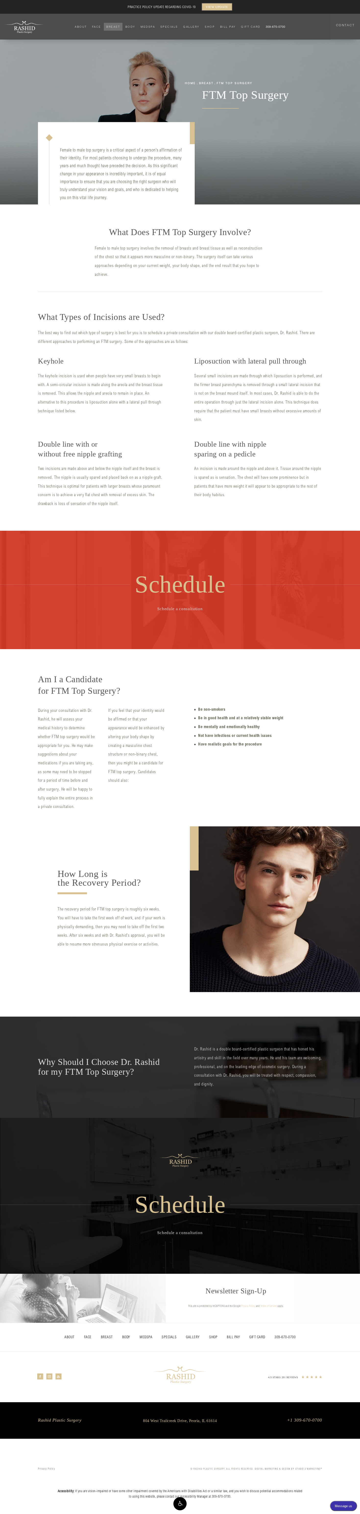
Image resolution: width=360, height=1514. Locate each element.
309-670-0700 (221, 1497)
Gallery (191, 26)
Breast (113, 26)
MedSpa (148, 26)
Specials (169, 26)
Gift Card (251, 26)
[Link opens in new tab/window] (40, 1377)
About (81, 26)
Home (190, 83)
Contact (345, 25)
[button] (180, 1503)
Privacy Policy (248, 1306)
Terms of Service (268, 1306)
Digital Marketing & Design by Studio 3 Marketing (288, 1469)
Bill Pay (228, 26)
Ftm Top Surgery (234, 83)
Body (130, 26)
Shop (210, 26)
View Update (217, 7)
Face (96, 26)
